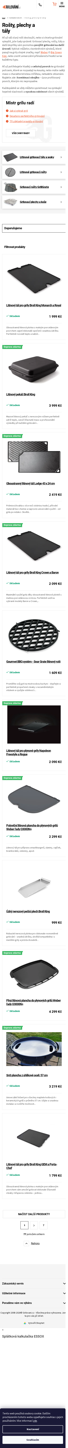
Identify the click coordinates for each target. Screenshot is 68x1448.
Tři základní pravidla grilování (26, 121)
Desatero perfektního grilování (27, 116)
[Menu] (62, 4)
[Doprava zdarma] (34, 368)
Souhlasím (32, 1440)
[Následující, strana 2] (34, 1225)
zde (35, 1421)
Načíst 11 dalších (34, 1214)
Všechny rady (21, 133)
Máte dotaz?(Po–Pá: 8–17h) (40, 4)
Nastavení (33, 1429)
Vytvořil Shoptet (36, 1323)
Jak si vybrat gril (19, 111)
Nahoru (35, 1243)
